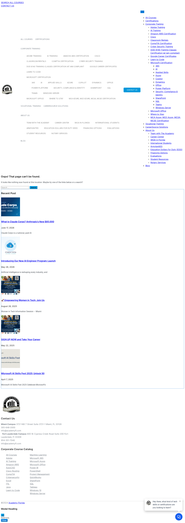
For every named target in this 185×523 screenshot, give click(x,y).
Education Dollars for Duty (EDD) (61, 128)
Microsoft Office (35, 98)
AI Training (52, 56)
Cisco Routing (12, 471)
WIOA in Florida (82, 123)
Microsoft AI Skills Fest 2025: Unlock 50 (22, 373)
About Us (25, 115)
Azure (70, 82)
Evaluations (113, 128)
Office (110, 82)
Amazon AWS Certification (76, 56)
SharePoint (96, 88)
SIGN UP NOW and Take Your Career (20, 339)
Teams (35, 93)
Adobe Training (34, 56)
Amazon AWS (12, 464)
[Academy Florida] (7, 95)
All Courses (27, 39)
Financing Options (92, 128)
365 (33, 82)
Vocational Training (31, 106)
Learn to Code (34, 72)
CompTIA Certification (62, 61)
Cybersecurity (12, 477)
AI (41, 82)
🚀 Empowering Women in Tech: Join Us (23, 300)
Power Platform (40, 88)
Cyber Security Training (91, 61)
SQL (109, 88)
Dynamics (96, 82)
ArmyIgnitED (33, 128)
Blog (23, 141)
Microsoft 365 (36, 458)
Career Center (62, 123)
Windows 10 (35, 490)
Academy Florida (17, 502)
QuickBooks (35, 477)
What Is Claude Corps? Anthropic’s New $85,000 (27, 221)
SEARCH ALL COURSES (12, 2)
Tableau (33, 487)
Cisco (97, 56)
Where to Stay (56, 98)
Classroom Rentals (36, 61)
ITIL (7, 484)
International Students (107, 123)
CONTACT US (7, 6)
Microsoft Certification (39, 77)
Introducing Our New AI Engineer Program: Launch (28, 261)
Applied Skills (55, 82)
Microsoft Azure (37, 461)
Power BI (34, 467)
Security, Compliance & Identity (69, 88)
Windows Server (51, 93)
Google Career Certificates (103, 66)
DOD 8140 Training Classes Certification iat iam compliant (55, 66)
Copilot (82, 82)
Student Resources (36, 133)
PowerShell (35, 471)
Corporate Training (30, 49)
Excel (8, 480)
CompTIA (10, 474)
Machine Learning (38, 455)
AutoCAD (10, 467)
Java (8, 487)
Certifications (42, 39)
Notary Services (59, 133)
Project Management (40, 474)
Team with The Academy (38, 123)
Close (4, 520)
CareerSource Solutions (56, 106)
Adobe (9, 458)
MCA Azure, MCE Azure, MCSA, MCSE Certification (92, 98)
